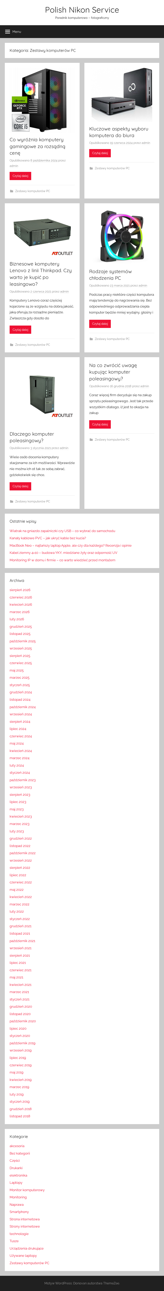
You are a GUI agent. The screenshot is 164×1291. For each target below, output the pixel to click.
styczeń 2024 (20, 773)
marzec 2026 (20, 612)
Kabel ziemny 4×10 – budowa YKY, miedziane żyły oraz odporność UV (63, 553)
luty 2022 (17, 911)
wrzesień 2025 (21, 648)
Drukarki (16, 1168)
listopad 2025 (20, 634)
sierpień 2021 (20, 955)
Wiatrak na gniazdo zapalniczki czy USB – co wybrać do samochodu (62, 531)
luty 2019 (17, 1094)
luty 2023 (17, 831)
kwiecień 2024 (21, 751)
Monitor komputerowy (27, 1190)
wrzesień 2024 (21, 714)
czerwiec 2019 (21, 1065)
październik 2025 (23, 641)
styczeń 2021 (19, 999)
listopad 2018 (20, 1116)
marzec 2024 (19, 758)
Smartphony (19, 1212)
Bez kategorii (20, 1153)
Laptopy (16, 1183)
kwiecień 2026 (21, 604)
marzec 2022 (19, 904)
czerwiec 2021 (20, 970)
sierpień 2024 (20, 722)
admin (14, 166)
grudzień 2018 (21, 1109)
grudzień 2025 (21, 626)
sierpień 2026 (20, 590)
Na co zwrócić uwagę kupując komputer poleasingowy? (113, 372)
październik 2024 (23, 707)
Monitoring (18, 1197)
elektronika (18, 1175)
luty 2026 (17, 619)
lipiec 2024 (18, 729)
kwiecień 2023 (21, 816)
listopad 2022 (20, 846)
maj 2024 (17, 743)
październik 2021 (22, 941)
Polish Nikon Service (82, 10)
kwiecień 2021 (20, 985)
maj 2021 (16, 977)
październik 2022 (23, 853)
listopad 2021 (20, 933)
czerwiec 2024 (21, 736)
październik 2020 (23, 1021)
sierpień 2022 (20, 868)
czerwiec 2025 (21, 663)
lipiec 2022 (18, 875)
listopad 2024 (20, 700)
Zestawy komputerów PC (32, 191)
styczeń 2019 (20, 1102)
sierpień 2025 (20, 656)
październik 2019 (22, 1043)
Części (15, 1161)
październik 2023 (23, 780)
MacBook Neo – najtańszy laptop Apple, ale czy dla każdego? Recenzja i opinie (71, 545)
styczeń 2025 (20, 685)
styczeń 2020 (20, 1036)
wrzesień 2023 (21, 787)
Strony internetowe (25, 1226)
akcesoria (17, 1146)
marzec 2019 (19, 1087)
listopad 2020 (20, 1014)
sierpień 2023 (20, 795)
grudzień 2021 (20, 926)
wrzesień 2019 (21, 1050)
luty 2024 (17, 765)
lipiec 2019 (18, 1058)
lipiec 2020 (18, 1028)
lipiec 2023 (18, 802)
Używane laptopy (23, 1256)
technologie (19, 1234)
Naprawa (17, 1205)
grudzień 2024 (21, 692)
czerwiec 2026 (21, 597)
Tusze (14, 1241)
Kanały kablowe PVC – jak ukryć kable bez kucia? (48, 538)
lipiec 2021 (18, 963)
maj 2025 (17, 670)
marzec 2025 (19, 678)
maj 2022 (17, 890)
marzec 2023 (19, 824)
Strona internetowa (25, 1219)
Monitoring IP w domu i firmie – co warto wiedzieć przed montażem (62, 560)
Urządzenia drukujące (27, 1248)
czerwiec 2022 (21, 882)
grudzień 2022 (21, 838)
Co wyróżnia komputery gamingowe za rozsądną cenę (37, 146)
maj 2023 (17, 809)
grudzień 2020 (21, 1006)
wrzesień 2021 (20, 948)
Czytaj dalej (20, 176)
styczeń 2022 (20, 919)
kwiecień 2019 (21, 1080)
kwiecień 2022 (21, 897)
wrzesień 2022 (21, 860)
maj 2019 (16, 1072)
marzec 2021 (19, 992)
